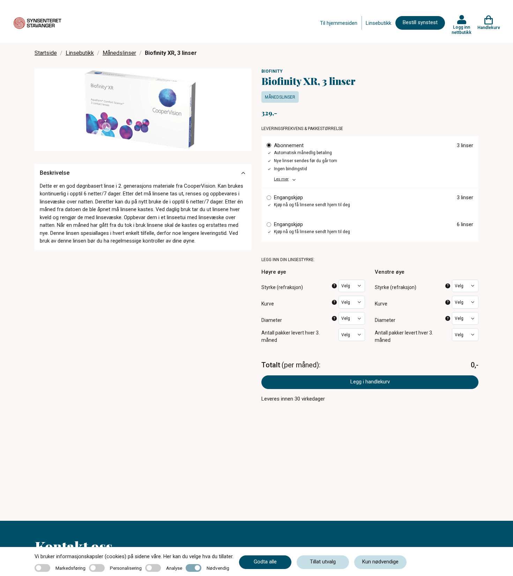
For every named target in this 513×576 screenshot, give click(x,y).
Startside (46, 53)
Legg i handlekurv (370, 382)
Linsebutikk (378, 23)
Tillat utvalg (323, 562)
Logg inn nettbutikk (461, 30)
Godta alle (265, 562)
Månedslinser (119, 53)
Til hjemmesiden (338, 23)
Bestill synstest (420, 22)
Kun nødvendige (380, 562)
